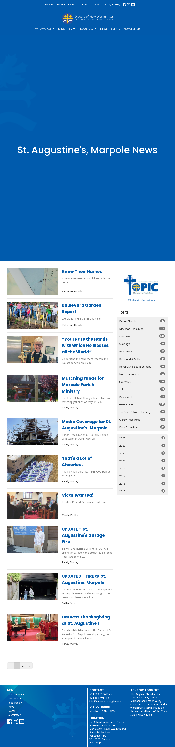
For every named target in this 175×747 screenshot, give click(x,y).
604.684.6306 (97, 694)
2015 (141, 491)
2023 (141, 445)
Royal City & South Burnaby (141, 366)
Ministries (65, 29)
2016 (141, 483)
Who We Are (43, 29)
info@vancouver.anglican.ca (105, 701)
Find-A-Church (65, 4)
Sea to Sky (141, 381)
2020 (141, 461)
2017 (141, 476)
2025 (141, 438)
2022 (141, 453)
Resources (86, 29)
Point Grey (141, 351)
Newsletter (132, 29)
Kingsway (141, 336)
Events (115, 29)
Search (49, 4)
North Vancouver (141, 374)
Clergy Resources (141, 419)
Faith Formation (141, 427)
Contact (83, 4)
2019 (141, 468)
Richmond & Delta (141, 359)
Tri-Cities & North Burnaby (141, 412)
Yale (141, 389)
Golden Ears (141, 404)
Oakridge (141, 344)
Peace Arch (141, 397)
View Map (95, 742)
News (104, 29)
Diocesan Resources (141, 328)
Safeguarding (112, 4)
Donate (96, 4)
